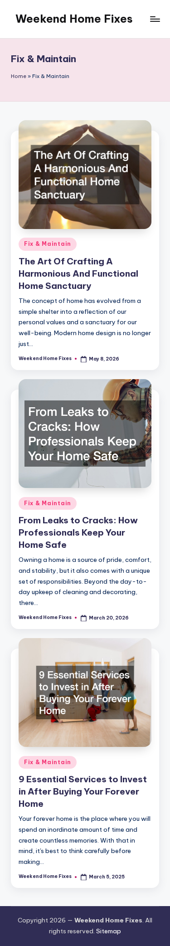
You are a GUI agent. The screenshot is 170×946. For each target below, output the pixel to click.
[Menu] (154, 18)
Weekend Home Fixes (74, 18)
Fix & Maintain (47, 243)
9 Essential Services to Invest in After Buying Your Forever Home (83, 791)
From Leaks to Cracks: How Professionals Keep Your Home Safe (78, 532)
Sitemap (108, 931)
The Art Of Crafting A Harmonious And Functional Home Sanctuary (78, 273)
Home (18, 76)
